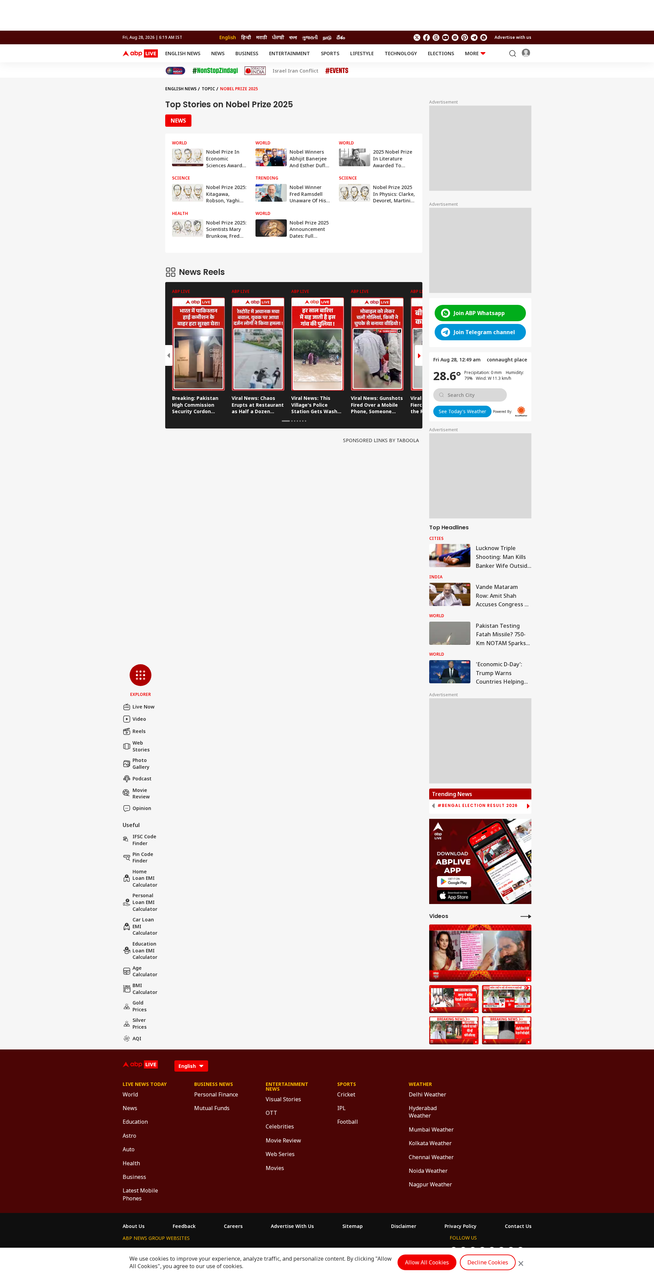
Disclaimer (403, 1226)
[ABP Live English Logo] (140, 53)
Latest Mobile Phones (140, 1194)
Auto (129, 1149)
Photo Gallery (141, 763)
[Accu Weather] (521, 411)
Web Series (280, 1154)
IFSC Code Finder (144, 839)
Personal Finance (216, 1094)
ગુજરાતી (310, 37)
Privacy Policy (461, 1226)
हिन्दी (246, 37)
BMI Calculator (145, 988)
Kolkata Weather (430, 1143)
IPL (341, 1108)
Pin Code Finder (143, 857)
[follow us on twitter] (417, 37)
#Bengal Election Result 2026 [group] (477, 805)
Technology (401, 53)
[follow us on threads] (436, 37)
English (227, 37)
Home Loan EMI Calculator (145, 878)
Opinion (142, 808)
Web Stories (141, 746)
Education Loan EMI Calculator (145, 950)
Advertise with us (513, 37)
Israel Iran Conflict (295, 70)
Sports (330, 53)
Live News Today (145, 1084)
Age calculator (145, 971)
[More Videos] (525, 916)
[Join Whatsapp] (484, 37)
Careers (233, 1226)
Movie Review (141, 793)
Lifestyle (362, 53)
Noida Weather (428, 1170)
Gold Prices (139, 1006)
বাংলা (293, 37)
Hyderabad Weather (423, 1111)
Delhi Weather (427, 1094)
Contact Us (518, 1226)
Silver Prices (139, 1023)
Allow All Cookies (427, 1262)
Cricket (346, 1094)
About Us (133, 1226)
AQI (137, 1038)
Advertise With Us (292, 1226)
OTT (271, 1113)
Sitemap (352, 1226)
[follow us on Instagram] (455, 37)
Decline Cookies (487, 1262)
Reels (139, 731)
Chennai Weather (431, 1157)
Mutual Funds (212, 1108)
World (130, 1094)
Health (131, 1163)
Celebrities (280, 1126)
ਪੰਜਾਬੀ (278, 37)
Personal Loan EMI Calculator (145, 902)
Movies (275, 1168)
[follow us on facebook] (426, 37)
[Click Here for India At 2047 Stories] (175, 70)
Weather (420, 1084)
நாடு (327, 37)
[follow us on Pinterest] (465, 37)
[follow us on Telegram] (474, 37)
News (217, 53)
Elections (441, 53)
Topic (208, 89)
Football (347, 1121)
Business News (213, 1084)
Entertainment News (287, 1086)
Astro (129, 1135)
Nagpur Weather (430, 1184)
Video (139, 719)
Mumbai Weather (431, 1129)
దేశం (341, 37)
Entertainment (289, 53)
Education (135, 1121)
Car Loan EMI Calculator (145, 926)
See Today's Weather (462, 411)
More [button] (472, 53)
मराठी (261, 37)
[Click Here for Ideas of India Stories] (255, 70)
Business (246, 53)
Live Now (144, 706)
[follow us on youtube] (445, 37)
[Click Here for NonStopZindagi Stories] (215, 71)
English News (182, 53)
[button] (140, 681)
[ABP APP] (454, 881)
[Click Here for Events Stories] (336, 71)
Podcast (142, 778)
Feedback (184, 1226)
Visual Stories (283, 1099)
